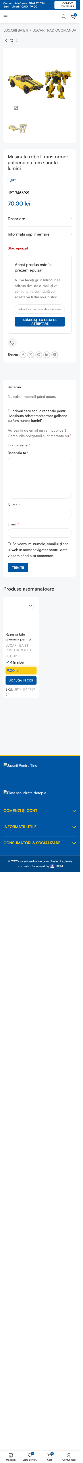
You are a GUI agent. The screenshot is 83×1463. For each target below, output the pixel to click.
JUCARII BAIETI (16, 30)
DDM (59, 866)
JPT (13, 180)
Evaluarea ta (19, 445)
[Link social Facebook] (22, 354)
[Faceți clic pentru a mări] (16, 108)
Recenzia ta (18, 453)
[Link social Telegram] (54, 354)
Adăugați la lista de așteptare (40, 321)
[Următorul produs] (16, 40)
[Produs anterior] (6, 40)
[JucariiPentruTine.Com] (40, 774)
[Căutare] (64, 16)
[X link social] (30, 354)
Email (13, 524)
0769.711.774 (37, 3)
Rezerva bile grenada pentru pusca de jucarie (19, 639)
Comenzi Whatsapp (67, 5)
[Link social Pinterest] (38, 354)
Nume (14, 504)
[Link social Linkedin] (46, 354)
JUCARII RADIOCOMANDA (54, 30)
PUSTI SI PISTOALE (20, 650)
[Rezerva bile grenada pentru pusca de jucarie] (21, 614)
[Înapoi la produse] (11, 40)
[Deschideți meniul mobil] (5, 16)
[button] (21, 680)
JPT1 (16, 656)
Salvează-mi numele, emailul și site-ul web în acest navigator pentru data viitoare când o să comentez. (39, 550)
